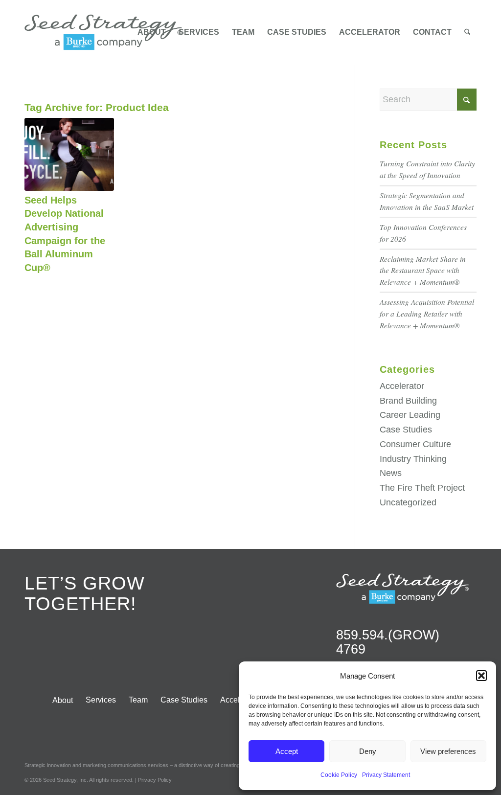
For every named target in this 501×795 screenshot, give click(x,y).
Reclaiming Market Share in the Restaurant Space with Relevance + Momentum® (423, 270)
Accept (286, 751)
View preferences (448, 751)
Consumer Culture (415, 444)
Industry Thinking (413, 459)
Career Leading (410, 415)
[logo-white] (402, 588)
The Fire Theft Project (422, 488)
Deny (367, 751)
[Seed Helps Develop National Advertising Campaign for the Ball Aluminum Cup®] (69, 154)
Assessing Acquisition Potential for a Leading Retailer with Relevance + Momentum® (427, 313)
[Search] (467, 32)
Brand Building (408, 401)
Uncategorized (408, 502)
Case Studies (406, 429)
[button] (481, 676)
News (391, 473)
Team (138, 700)
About (62, 700)
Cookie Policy (338, 775)
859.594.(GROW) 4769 (387, 642)
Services (101, 700)
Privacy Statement (386, 775)
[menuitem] (151, 32)
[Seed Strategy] (103, 32)
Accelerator (402, 386)
